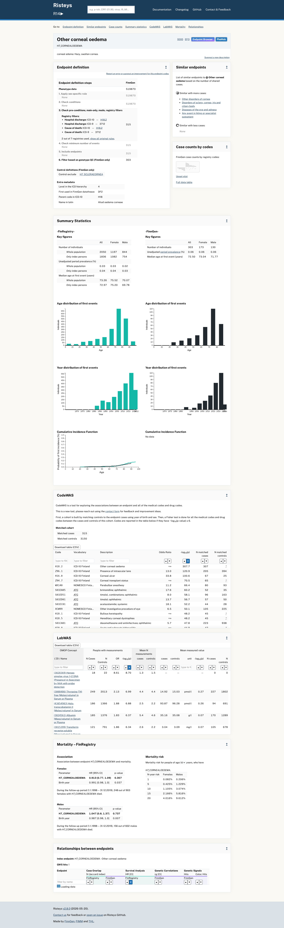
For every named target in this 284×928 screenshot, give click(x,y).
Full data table (184, 182)
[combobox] (111, 9)
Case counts (115, 26)
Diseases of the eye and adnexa (199, 109)
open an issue (95, 914)
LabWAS (167, 26)
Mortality (180, 26)
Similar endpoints (96, 26)
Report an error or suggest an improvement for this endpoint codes (137, 73)
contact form (112, 511)
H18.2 (103, 119)
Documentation (162, 9)
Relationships (195, 26)
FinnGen (69, 921)
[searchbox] (111, 9)
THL (91, 921)
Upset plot (182, 176)
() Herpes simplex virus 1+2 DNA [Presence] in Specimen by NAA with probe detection (67, 679)
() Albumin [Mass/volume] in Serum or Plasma (67, 719)
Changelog (182, 9)
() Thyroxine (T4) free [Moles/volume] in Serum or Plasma (68, 695)
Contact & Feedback (218, 9)
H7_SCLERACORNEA (91, 174)
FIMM (79, 921)
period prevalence (170, 252)
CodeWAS (155, 26)
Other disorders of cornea (196, 99)
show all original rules (102, 138)
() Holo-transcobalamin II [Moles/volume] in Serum (67, 707)
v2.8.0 (66, 908)
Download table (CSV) (67, 547)
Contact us (59, 914)
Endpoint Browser (203, 39)
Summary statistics (136, 26)
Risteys (62, 5)
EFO (187, 39)
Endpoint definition (73, 26)
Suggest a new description (217, 57)
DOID (180, 39)
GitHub (197, 9)
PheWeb (221, 39)
